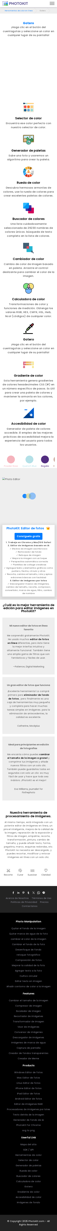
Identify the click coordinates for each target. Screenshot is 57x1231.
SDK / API (28, 1149)
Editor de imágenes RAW (28, 1104)
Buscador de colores (28, 1176)
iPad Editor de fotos (28, 1093)
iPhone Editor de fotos (28, 1088)
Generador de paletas (28, 1165)
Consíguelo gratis (28, 536)
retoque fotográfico (28, 954)
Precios (44, 902)
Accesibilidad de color (28, 1197)
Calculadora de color (28, 1181)
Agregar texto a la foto (28, 970)
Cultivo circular (29, 976)
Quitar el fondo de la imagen (28, 928)
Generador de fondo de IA (28, 1120)
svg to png (28, 1130)
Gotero (28, 1186)
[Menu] (52, 3)
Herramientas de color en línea (19, 11)
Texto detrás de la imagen (28, 1114)
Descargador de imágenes (28, 1037)
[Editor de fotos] (15, 3)
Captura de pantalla (29, 1047)
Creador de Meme (28, 1058)
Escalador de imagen (28, 1011)
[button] (13, 893)
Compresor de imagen (28, 1005)
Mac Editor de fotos (28, 1077)
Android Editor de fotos (28, 1098)
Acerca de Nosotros (17, 898)
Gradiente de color (28, 1191)
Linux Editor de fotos (29, 1083)
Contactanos (30, 906)
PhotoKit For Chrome (28, 1125)
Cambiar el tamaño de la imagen (28, 1000)
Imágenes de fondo (28, 1202)
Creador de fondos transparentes (28, 1053)
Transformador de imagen (28, 1021)
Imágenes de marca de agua (28, 1042)
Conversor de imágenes (28, 1032)
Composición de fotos (28, 960)
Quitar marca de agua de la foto (28, 933)
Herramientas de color (28, 1155)
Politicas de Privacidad (24, 902)
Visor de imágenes (28, 1026)
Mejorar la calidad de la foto (28, 965)
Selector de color (28, 1160)
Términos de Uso (41, 898)
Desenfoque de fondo (28, 949)
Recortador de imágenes (28, 1016)
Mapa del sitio (28, 1144)
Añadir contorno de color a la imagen (28, 986)
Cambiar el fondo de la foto (28, 944)
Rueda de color (28, 1170)
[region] (28, 51)
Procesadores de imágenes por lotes (28, 1109)
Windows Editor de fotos (28, 1072)
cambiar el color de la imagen (28, 939)
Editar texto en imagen (28, 981)
